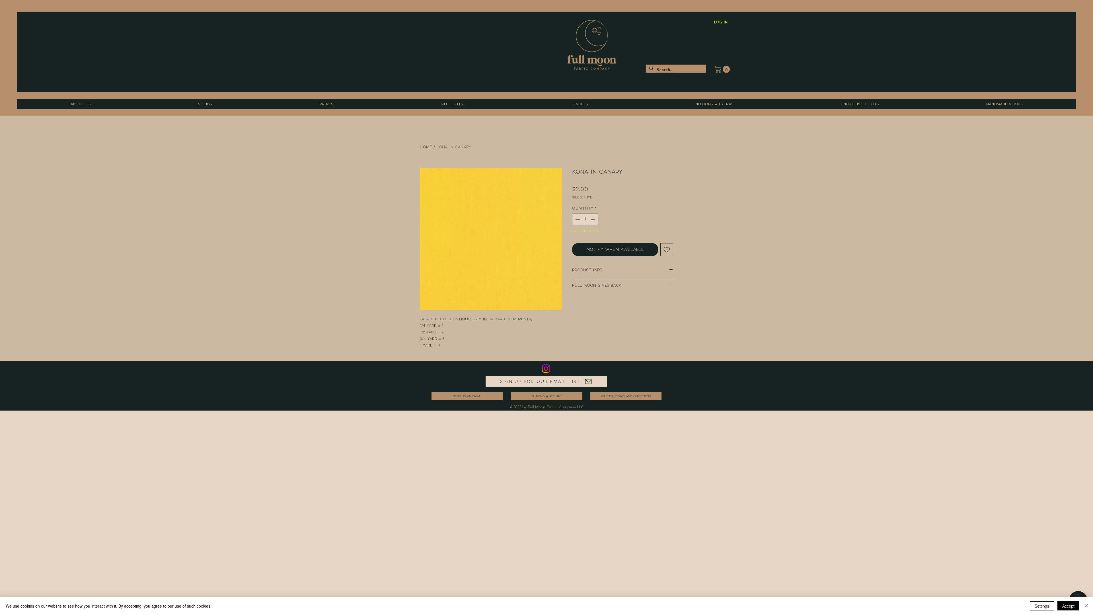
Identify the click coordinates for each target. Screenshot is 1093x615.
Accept (1068, 606)
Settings (1042, 606)
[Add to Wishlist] (666, 249)
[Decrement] (577, 219)
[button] (723, 69)
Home (426, 147)
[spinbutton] (585, 219)
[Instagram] (546, 368)
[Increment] (593, 219)
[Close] (1086, 605)
